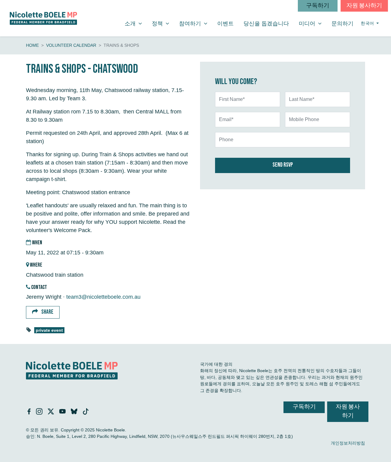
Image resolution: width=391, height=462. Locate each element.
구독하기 (317, 5)
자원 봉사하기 (364, 5)
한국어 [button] (368, 23)
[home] (43, 18)
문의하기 (342, 23)
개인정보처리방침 (348, 443)
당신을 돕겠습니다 (266, 23)
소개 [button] (135, 23)
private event (49, 330)
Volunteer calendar (71, 45)
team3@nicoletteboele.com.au (103, 297)
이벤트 (225, 23)
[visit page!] (29, 412)
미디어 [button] (312, 23)
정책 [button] (163, 23)
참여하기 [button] (195, 23)
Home (32, 45)
